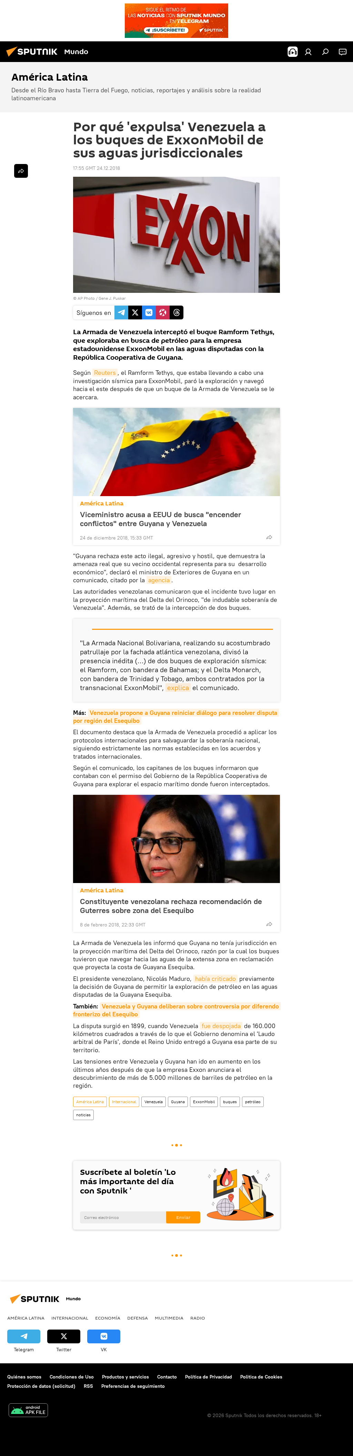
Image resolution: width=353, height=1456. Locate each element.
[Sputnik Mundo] (33, 57)
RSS (88, 1386)
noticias (83, 1114)
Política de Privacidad (208, 1377)
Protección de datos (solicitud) (41, 1386)
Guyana (178, 1101)
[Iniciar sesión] (308, 52)
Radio (197, 1318)
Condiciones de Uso (72, 1377)
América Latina (101, 503)
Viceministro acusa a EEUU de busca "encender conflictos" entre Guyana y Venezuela (160, 519)
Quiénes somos (24, 1377)
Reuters (105, 373)
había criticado (215, 979)
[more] (269, 537)
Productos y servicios (125, 1377)
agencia (159, 580)
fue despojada (221, 1026)
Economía (107, 1318)
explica (178, 687)
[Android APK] (28, 1411)
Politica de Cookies (261, 1377)
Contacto (167, 1377)
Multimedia (169, 1318)
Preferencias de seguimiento (133, 1386)
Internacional (124, 1101)
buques (230, 1101)
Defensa (137, 1318)
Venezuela (153, 1101)
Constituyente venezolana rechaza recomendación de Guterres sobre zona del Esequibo (171, 906)
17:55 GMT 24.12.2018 (96, 168)
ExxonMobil (204, 1101)
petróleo (253, 1101)
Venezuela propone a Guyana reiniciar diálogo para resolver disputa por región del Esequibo (176, 717)
